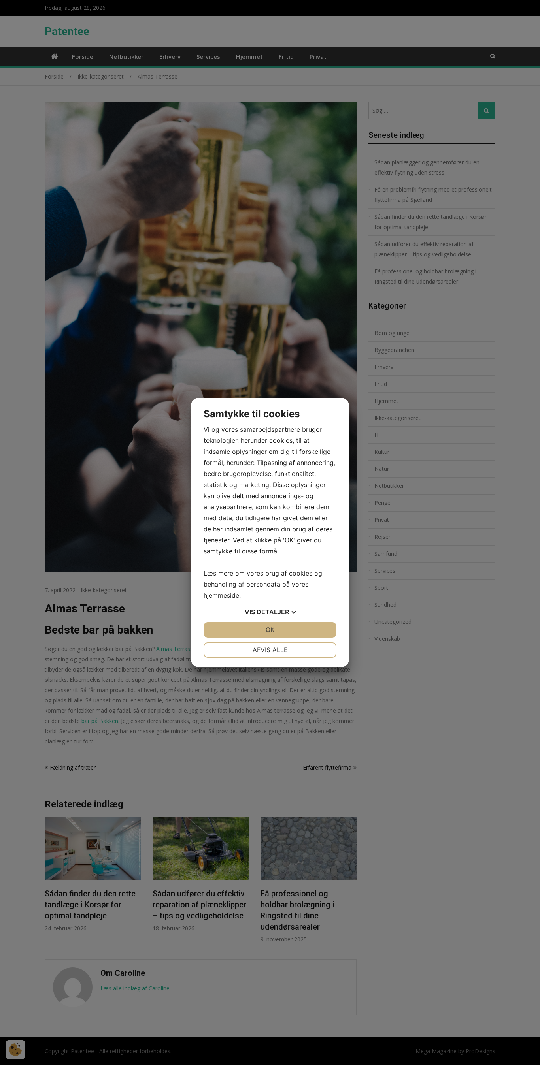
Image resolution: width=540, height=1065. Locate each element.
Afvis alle (270, 650)
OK (270, 630)
